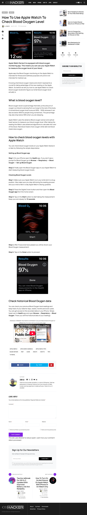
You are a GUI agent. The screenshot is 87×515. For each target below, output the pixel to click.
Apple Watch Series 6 (26, 349)
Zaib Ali (22, 380)
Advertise (33, 509)
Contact (37, 506)
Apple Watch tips (41, 349)
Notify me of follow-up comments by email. (20, 429)
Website (44, 421)
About (32, 506)
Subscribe (45, 458)
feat (22, 352)
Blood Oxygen (14, 352)
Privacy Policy (41, 509)
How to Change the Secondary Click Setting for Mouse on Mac (75, 33)
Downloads (45, 506)
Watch (11, 12)
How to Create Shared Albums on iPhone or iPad (76, 23)
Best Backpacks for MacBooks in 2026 (74, 43)
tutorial (12, 354)
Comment (11, 404)
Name (10, 421)
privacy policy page (40, 323)
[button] (3, 3)
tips (49, 352)
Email (26, 421)
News (22, 491)
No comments (22, 498)
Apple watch (13, 349)
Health (35, 352)
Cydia (18, 491)
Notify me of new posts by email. (49, 429)
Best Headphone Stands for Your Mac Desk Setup (76, 12)
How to (5, 12)
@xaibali (22, 388)
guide (28, 352)
